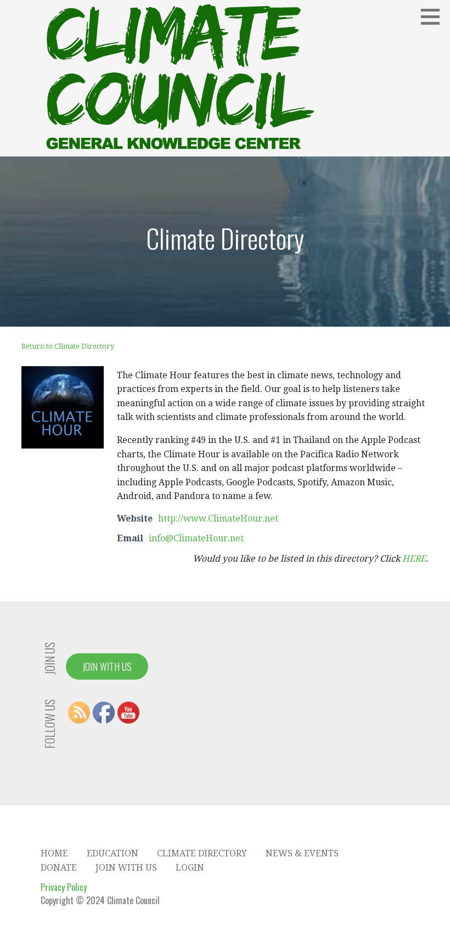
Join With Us (107, 666)
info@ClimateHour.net (196, 538)
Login (190, 867)
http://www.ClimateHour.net (218, 518)
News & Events (302, 853)
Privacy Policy (64, 887)
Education (112, 853)
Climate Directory (202, 853)
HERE (414, 558)
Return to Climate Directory (67, 346)
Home (54, 853)
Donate (59, 867)
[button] (434, 16)
